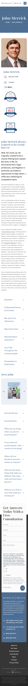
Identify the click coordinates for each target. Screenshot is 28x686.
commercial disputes (10, 243)
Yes (6, 569)
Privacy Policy (7, 587)
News (14, 657)
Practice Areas (14, 651)
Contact (14, 660)
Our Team (14, 648)
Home (7, 22)
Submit (22, 588)
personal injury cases (9, 231)
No (6, 571)
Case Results (14, 654)
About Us (14, 645)
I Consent (8, 575)
